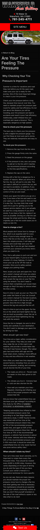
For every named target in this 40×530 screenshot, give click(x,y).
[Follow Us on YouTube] (23, 519)
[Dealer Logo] (20, 7)
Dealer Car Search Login (20, 523)
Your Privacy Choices (25, 524)
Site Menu (20, 26)
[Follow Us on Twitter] (20, 519)
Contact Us (20, 521)
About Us (15, 521)
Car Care (20, 504)
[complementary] (34, 524)
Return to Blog (8, 53)
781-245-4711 (22, 19)
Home (10, 521)
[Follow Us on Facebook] (16, 519)
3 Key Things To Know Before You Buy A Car (19, 508)
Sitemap (17, 524)
